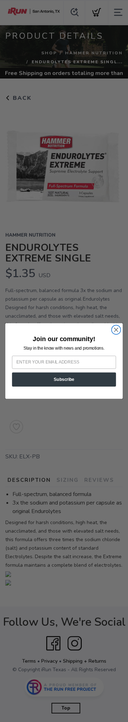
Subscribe (64, 379)
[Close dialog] (116, 329)
